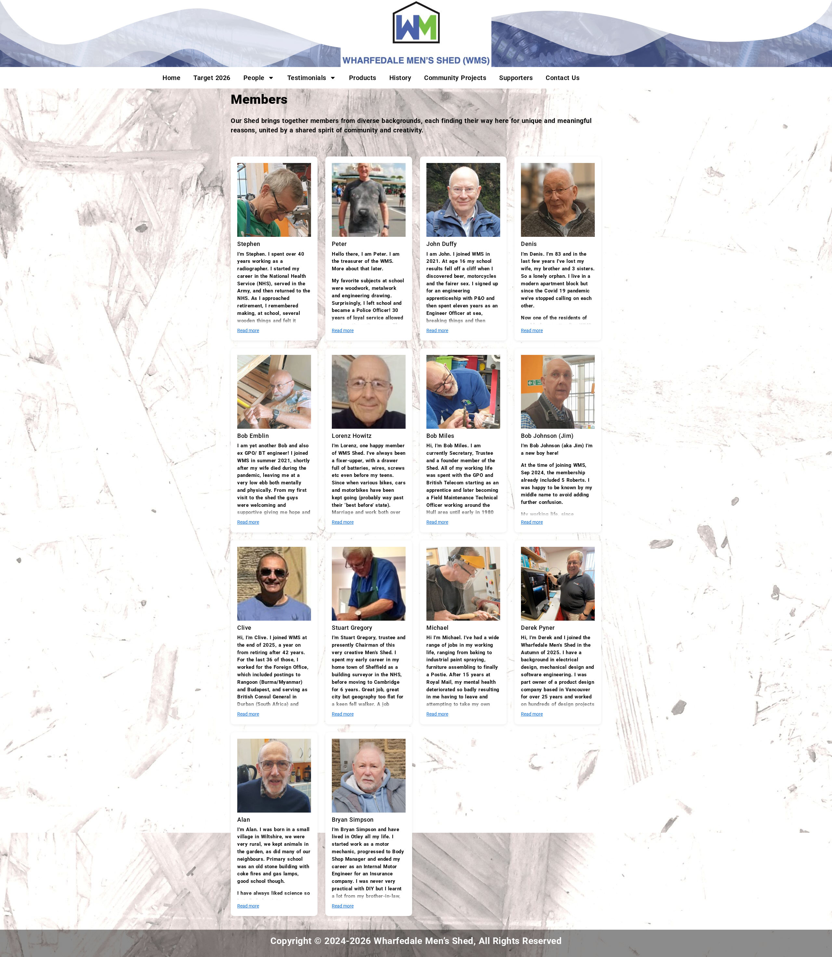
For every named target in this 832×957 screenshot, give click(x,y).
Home (171, 78)
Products (362, 78)
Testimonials (306, 78)
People (254, 78)
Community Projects (455, 78)
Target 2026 (211, 78)
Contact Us (562, 78)
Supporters (516, 78)
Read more (248, 330)
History (400, 78)
